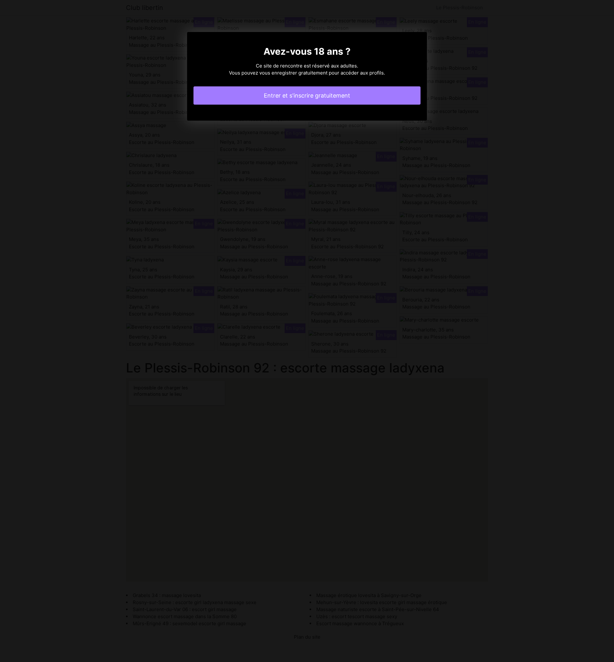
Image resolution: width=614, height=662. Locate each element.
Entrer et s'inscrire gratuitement (307, 95)
